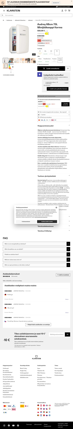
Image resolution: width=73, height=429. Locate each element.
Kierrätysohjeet (59, 370)
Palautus (39, 375)
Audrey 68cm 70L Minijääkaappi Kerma (43, 20)
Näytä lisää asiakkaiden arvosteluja (39, 324)
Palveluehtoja (57, 405)
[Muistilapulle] (68, 68)
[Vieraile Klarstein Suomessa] (49, 412)
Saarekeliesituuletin (8, 377)
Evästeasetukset (59, 375)
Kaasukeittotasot (7, 397)
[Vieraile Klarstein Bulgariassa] (47, 412)
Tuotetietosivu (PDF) (40, 33)
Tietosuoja (29, 424)
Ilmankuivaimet (7, 374)
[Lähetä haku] (2, 15)
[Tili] (62, 10)
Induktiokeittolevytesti (26, 375)
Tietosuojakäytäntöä (63, 404)
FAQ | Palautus (41, 373)
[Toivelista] (66, 10)
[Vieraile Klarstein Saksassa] (38, 405)
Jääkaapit (30, 20)
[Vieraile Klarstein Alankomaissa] (41, 415)
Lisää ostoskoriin (52, 68)
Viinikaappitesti (24, 373)
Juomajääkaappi (7, 386)
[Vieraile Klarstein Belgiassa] (38, 415)
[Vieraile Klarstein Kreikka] (49, 415)
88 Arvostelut (40, 37)
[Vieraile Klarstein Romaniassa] (44, 412)
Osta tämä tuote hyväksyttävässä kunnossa (49, 99)
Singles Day (23, 370)
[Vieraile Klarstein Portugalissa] (44, 415)
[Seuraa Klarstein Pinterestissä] (18, 425)
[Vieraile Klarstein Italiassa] (49, 405)
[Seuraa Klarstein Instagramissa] (4, 425)
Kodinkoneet (9, 20)
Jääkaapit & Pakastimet (20, 20)
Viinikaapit (6, 368)
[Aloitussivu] (4, 20)
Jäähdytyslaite (7, 388)
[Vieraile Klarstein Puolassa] (38, 412)
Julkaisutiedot (38, 424)
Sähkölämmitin (24, 377)
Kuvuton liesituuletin (8, 379)
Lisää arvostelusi (63, 275)
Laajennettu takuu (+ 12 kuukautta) (52, 83)
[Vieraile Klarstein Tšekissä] (47, 409)
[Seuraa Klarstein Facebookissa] (8, 425)
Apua (38, 368)
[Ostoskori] (69, 10)
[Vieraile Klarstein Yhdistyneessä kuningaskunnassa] (41, 409)
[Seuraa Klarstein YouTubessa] (13, 425)
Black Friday (23, 368)
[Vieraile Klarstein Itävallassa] (41, 405)
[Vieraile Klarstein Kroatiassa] (41, 412)
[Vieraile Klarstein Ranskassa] (47, 405)
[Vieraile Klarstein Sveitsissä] (44, 405)
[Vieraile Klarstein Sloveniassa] (47, 415)
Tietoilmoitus (58, 373)
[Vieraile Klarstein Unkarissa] (49, 409)
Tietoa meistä (58, 368)
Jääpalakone (6, 383)
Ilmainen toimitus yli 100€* (64, 6)
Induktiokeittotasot (8, 394)
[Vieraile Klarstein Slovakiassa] (44, 409)
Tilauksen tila (40, 370)
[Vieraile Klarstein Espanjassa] (38, 409)
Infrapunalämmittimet (9, 381)
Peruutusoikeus (41, 381)
